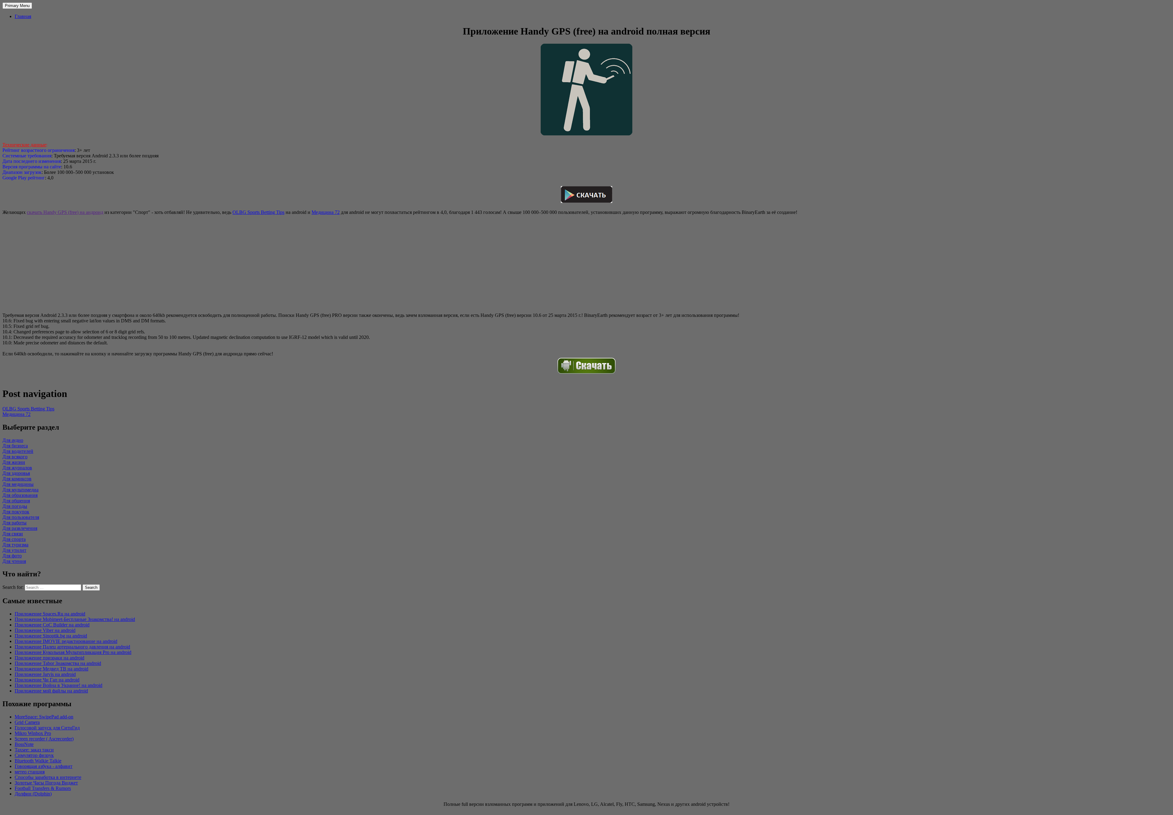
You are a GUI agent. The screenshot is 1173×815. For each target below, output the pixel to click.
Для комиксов (16, 478)
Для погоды (14, 506)
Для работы (14, 522)
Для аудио (12, 440)
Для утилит (14, 550)
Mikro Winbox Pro (33, 733)
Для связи (12, 533)
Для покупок (15, 511)
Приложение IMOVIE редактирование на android (66, 641)
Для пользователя (20, 517)
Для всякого (14, 456)
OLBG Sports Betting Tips (258, 212)
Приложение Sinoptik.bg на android (51, 635)
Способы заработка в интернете (48, 777)
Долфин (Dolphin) (33, 793)
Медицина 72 (326, 212)
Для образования (20, 495)
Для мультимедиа (20, 489)
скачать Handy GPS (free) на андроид (65, 212)
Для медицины (18, 484)
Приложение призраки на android (49, 657)
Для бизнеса (15, 445)
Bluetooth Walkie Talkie (38, 760)
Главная (23, 16)
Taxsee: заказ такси (34, 749)
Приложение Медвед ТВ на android (51, 668)
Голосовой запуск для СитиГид (47, 727)
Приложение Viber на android (45, 630)
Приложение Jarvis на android (45, 674)
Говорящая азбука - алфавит (43, 766)
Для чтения (14, 561)
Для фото (12, 555)
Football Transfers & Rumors (43, 788)
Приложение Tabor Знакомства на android (58, 663)
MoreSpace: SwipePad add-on (44, 716)
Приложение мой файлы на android (51, 690)
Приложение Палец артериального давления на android (72, 646)
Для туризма (15, 544)
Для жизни (13, 462)
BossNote (24, 744)
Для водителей (17, 451)
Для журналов (17, 467)
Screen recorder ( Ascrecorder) (44, 738)
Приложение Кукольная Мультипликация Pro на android (73, 652)
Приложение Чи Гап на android (47, 679)
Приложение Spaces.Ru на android (50, 613)
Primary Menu (17, 5)
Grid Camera (27, 722)
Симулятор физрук (34, 755)
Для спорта (14, 539)
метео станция (30, 771)
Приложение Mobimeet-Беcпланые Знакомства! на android (75, 619)
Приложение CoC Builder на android (52, 624)
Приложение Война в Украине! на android (58, 685)
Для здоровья (16, 473)
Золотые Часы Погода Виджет (46, 782)
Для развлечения (19, 528)
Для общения (16, 500)
